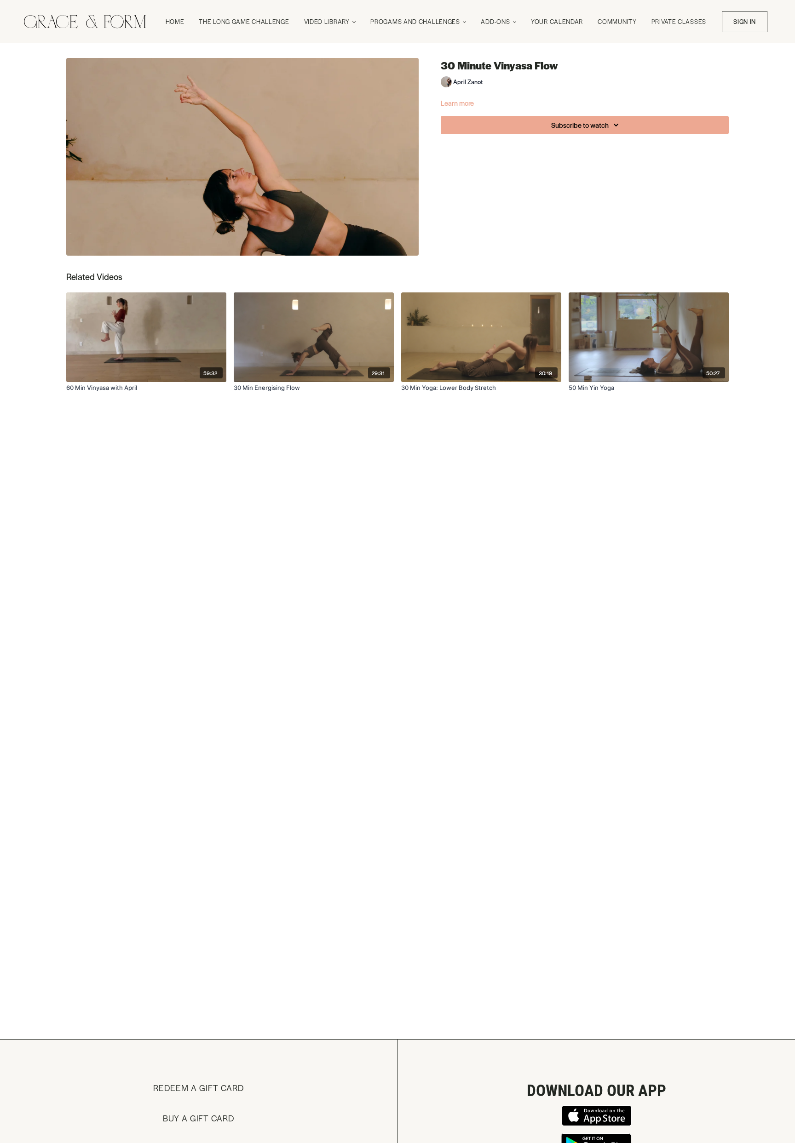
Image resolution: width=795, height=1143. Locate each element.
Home (175, 21)
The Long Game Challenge (244, 21)
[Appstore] (596, 1116)
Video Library (327, 21)
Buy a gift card (198, 1118)
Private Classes (679, 21)
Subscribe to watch (580, 125)
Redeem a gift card (198, 1087)
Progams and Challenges (415, 21)
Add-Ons (496, 21)
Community (617, 21)
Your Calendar (557, 21)
